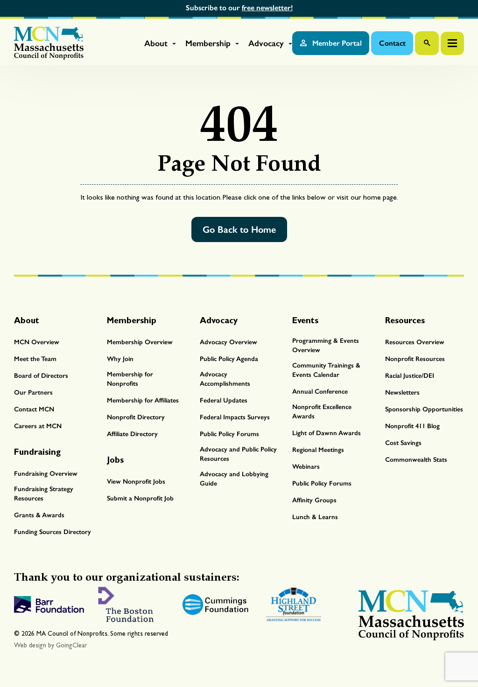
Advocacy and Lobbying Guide (234, 478)
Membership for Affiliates (143, 400)
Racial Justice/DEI (409, 376)
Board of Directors (41, 376)
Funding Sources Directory (52, 532)
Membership (209, 43)
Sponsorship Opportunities (424, 409)
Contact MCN (34, 409)
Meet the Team (35, 359)
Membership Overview (140, 342)
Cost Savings (403, 443)
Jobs (115, 460)
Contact (392, 43)
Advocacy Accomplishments (225, 379)
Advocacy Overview (228, 342)
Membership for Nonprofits (130, 379)
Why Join (120, 359)
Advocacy (267, 43)
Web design (30, 645)
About (157, 43)
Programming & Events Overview (325, 345)
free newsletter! (267, 7)
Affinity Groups (314, 500)
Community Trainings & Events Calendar (326, 370)
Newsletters (402, 392)
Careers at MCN (38, 426)
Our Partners (33, 392)
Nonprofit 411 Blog (412, 426)
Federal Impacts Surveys (235, 417)
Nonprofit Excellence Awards (321, 411)
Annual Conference (320, 392)
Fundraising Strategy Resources (43, 493)
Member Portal (336, 43)
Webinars (306, 467)
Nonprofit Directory (136, 417)
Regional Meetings (318, 450)
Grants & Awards (39, 515)
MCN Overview (36, 342)
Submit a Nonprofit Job (140, 498)
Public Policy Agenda (229, 359)
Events (305, 320)
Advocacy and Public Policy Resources (238, 454)
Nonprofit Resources (415, 359)
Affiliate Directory (132, 434)
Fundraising (37, 452)
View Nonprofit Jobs (136, 482)
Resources (405, 320)
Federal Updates (223, 400)
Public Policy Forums (229, 434)
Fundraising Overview (45, 474)
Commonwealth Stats (416, 460)
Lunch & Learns (315, 517)
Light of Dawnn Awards (326, 433)
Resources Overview (414, 342)
